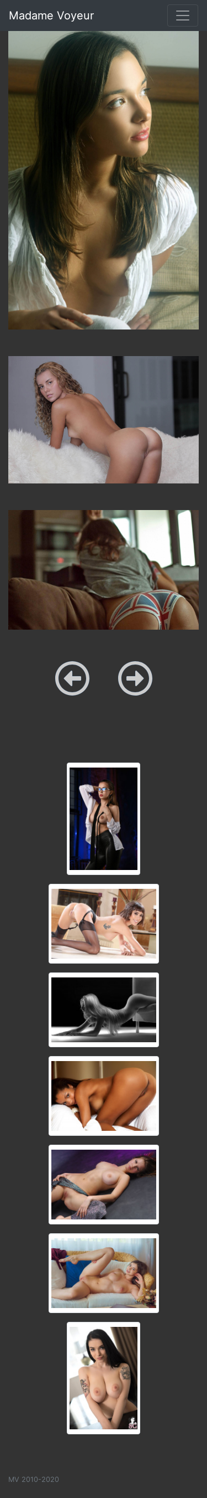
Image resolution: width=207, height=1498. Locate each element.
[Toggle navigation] (182, 15)
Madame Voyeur (51, 15)
